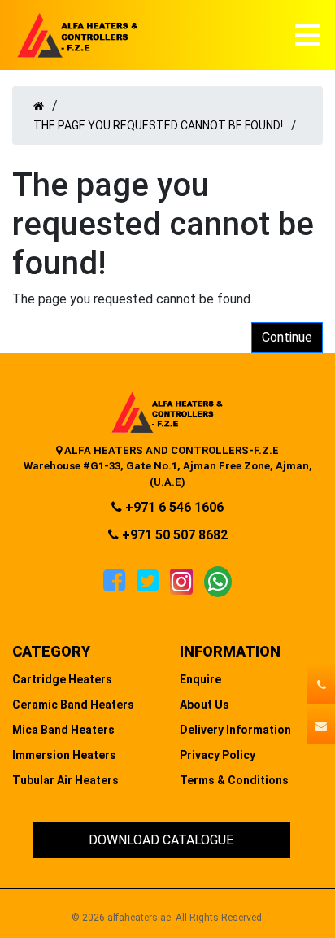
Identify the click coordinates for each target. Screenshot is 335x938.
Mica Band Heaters (63, 729)
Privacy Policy (217, 754)
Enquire (200, 679)
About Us (204, 704)
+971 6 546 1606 (173, 507)
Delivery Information (235, 729)
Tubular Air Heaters (65, 780)
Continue (287, 337)
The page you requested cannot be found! (158, 125)
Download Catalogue (161, 840)
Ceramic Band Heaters (73, 704)
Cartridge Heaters (62, 679)
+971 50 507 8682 (173, 535)
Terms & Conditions (234, 780)
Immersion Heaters (64, 754)
